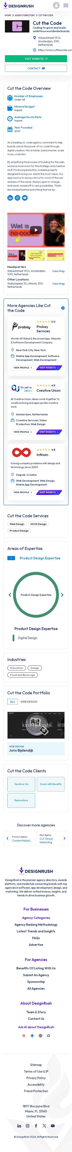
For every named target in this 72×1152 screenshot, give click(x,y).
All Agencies (36, 988)
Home (8, 15)
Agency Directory (25, 15)
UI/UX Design (38, 524)
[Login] (56, 5)
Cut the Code (47, 23)
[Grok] (48, 1035)
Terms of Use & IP (36, 1071)
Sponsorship (36, 982)
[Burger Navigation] (66, 5)
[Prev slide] (10, 594)
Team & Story (36, 1012)
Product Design (19, 530)
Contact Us (36, 1019)
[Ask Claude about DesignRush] (24, 1035)
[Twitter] (44, 1126)
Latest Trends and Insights (36, 931)
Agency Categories (36, 918)
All (12, 701)
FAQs (36, 938)
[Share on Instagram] (17, 198)
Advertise (36, 945)
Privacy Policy (36, 1078)
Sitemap (36, 1065)
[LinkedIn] (19, 1126)
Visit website (34, 58)
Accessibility (36, 1085)
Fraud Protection (36, 1091)
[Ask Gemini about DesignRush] (32, 1035)
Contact (34, 68)
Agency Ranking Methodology (36, 925)
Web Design (17, 524)
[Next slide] (62, 594)
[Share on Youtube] (25, 198)
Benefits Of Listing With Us (36, 968)
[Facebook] (36, 1126)
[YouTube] (53, 1126)
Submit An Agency (36, 975)
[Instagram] (27, 1126)
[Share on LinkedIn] (10, 198)
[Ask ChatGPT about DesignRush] (40, 1035)
